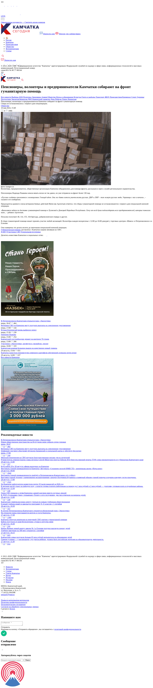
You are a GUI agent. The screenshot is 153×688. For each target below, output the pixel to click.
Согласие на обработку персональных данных (20, 607)
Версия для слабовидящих (70, 34)
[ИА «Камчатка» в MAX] (3, 5)
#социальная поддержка (31, 232)
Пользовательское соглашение (13, 605)
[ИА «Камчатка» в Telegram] (6, 5)
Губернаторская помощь (11, 230)
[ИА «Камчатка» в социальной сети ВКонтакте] (9, 5)
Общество (5, 106)
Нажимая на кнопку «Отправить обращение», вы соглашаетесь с (41, 629)
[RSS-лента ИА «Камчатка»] (21, 64)
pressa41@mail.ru (8, 595)
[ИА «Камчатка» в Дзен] (18, 5)
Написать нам (49, 34)
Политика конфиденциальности (14, 602)
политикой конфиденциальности (67, 629)
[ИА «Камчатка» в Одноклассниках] (12, 5)
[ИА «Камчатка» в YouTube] (11, 64)
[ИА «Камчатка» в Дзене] (18, 64)
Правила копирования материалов (15, 600)
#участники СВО (13, 232)
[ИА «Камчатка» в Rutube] (15, 5)
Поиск (27, 660)
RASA (12, 609)
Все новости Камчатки (10, 357)
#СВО (3, 232)
